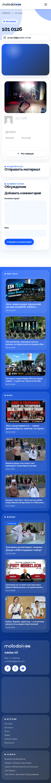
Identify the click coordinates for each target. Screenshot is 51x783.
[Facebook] (7, 668)
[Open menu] (46, 4)
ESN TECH (12, 274)
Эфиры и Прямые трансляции (17, 763)
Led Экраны (9, 770)
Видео (7, 735)
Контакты (8, 727)
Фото (7, 731)
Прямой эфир (10, 739)
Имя (6, 228)
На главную (27, 153)
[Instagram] (15, 668)
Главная (6, 13)
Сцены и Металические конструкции (21, 767)
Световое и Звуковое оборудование (21, 774)
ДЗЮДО (11, 517)
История (8, 724)
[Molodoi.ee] (17, 646)
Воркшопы (9, 743)
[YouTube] (23, 668)
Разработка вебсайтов (14, 759)
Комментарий (12, 198)
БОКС (10, 395)
